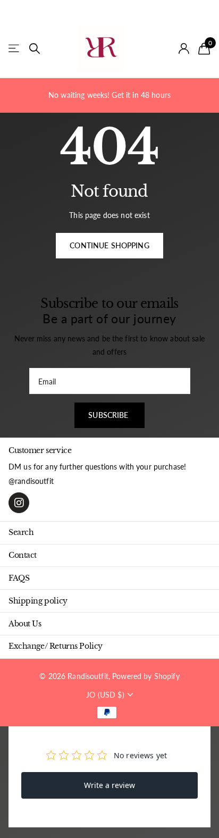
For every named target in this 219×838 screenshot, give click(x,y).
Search (21, 532)
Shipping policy (38, 601)
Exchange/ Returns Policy (56, 646)
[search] (34, 49)
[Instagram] (19, 502)
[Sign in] (184, 48)
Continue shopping (109, 245)
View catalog (15, 48)
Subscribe (109, 415)
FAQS (19, 578)
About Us (25, 623)
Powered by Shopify (146, 676)
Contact (23, 555)
